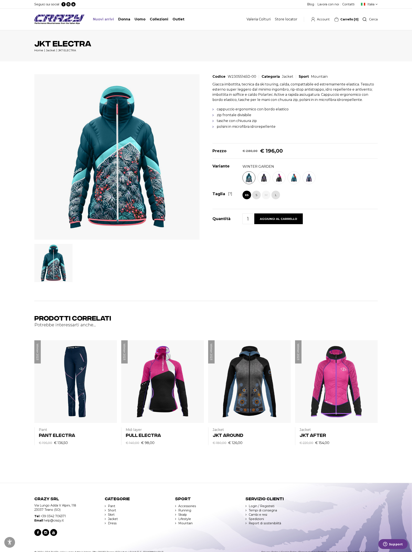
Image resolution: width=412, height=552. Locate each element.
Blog (310, 4)
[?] (230, 194)
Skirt (111, 515)
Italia (370, 4)
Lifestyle (184, 519)
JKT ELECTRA (67, 50)
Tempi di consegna (263, 510)
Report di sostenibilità (265, 523)
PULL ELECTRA (143, 435)
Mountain (319, 77)
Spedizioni (256, 519)
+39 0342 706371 (53, 516)
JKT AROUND (228, 435)
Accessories (187, 506)
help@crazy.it (54, 520)
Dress (112, 523)
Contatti (348, 4)
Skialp (182, 515)
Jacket (50, 50)
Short (112, 510)
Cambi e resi (258, 515)
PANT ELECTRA (57, 435)
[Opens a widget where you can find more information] (393, 544)
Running (184, 510)
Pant (111, 506)
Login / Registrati (261, 506)
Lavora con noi (328, 4)
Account (323, 19)
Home (38, 50)
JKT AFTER (313, 435)
